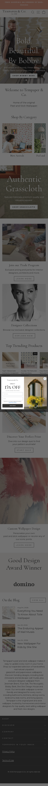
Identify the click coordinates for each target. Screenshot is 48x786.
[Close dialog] (44, 378)
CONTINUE (12, 405)
